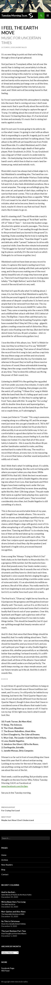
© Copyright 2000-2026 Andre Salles (14, 982)
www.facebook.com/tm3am (14, 786)
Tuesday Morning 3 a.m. (14, 15)
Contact (4, 874)
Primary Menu (47, 15)
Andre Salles (21, 47)
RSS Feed (5, 970)
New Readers (7, 865)
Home (3, 855)
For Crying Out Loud (10, 809)
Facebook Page (7, 968)
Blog (3, 869)
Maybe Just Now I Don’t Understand (17, 818)
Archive (4, 860)
